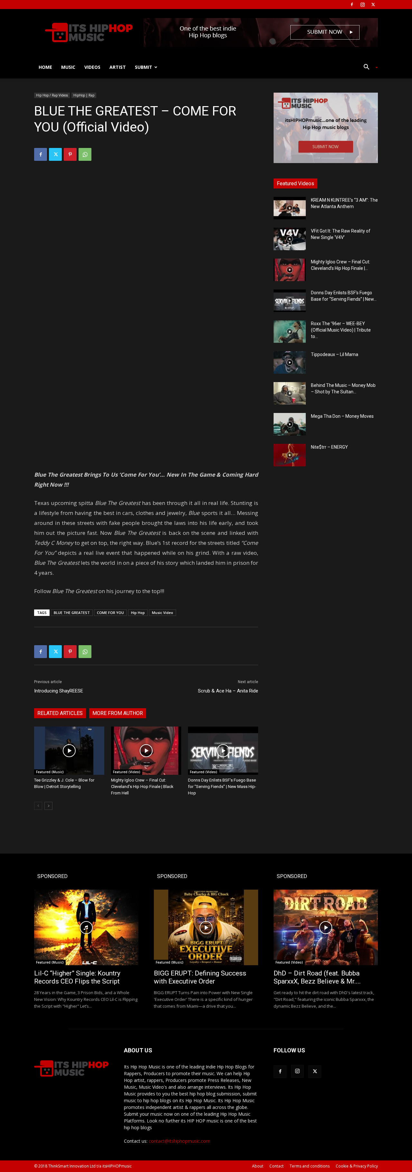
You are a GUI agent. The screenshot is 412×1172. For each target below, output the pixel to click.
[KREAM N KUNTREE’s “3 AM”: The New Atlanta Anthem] (290, 208)
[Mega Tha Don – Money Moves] (290, 424)
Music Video (162, 612)
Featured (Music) (50, 772)
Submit (143, 67)
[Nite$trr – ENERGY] (290, 455)
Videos (92, 67)
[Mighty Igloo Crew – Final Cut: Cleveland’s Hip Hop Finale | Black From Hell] (146, 751)
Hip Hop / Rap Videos (52, 95)
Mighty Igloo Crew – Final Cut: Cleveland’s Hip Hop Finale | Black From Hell (142, 786)
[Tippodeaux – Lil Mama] (290, 362)
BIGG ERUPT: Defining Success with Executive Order (200, 977)
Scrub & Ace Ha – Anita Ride (228, 691)
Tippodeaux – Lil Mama (334, 354)
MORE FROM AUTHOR (117, 713)
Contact (276, 1166)
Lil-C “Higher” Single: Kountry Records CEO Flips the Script (77, 977)
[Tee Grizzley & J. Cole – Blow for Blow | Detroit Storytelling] (69, 751)
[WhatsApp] (85, 154)
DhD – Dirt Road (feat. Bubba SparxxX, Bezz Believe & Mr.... (317, 977)
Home (45, 67)
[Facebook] (352, 4)
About (257, 1166)
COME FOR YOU (110, 612)
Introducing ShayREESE (58, 691)
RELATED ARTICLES (60, 713)
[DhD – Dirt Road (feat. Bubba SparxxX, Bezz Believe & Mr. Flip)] (326, 927)
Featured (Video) (126, 772)
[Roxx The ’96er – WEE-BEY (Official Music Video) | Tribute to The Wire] (290, 331)
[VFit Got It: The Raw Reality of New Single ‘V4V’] (290, 239)
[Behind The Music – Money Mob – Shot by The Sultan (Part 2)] (290, 393)
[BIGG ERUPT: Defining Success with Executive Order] (206, 927)
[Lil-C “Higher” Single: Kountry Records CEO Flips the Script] (86, 927)
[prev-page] (38, 806)
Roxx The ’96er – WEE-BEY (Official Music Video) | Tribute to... (341, 330)
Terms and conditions (310, 1166)
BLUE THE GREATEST (72, 612)
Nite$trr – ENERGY (329, 447)
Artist (117, 67)
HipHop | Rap (83, 95)
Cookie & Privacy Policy (357, 1166)
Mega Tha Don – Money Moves (342, 416)
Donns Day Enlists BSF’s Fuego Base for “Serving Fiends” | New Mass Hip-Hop (222, 786)
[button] (368, 68)
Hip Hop (138, 612)
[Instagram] (362, 4)
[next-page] (48, 806)
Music (68, 67)
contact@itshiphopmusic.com (179, 1141)
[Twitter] (373, 4)
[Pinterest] (70, 154)
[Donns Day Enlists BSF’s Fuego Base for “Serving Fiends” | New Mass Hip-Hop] (223, 751)
